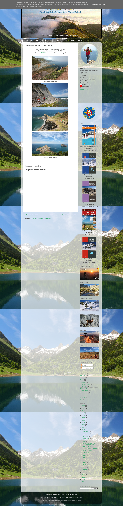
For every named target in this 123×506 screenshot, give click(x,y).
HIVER (49, 40)
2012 (83, 479)
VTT (65, 40)
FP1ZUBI (44, 53)
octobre (85, 436)
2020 (83, 420)
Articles (84, 365)
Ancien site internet (85, 87)
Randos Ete (83, 388)
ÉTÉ (42, 40)
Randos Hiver (84, 390)
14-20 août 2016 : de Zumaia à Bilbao (89, 444)
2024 (83, 410)
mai (84, 460)
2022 (83, 415)
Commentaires (86, 368)
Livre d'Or (80, 40)
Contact (72, 40)
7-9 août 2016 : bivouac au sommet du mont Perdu (90, 447)
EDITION (89, 40)
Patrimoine (83, 382)
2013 (83, 477)
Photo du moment (85, 384)
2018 (83, 425)
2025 (83, 408)
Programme (83, 386)
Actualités (82, 375)
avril (84, 462)
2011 (83, 481)
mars (85, 464)
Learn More (96, 4)
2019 (83, 422)
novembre (86, 434)
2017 (83, 427)
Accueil (50, 215)
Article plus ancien (69, 215)
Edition (82, 380)
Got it (105, 4)
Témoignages (84, 392)
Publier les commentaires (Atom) (42, 218)
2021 (83, 417)
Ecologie (82, 377)
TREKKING (57, 40)
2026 (83, 406)
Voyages (82, 397)
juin (84, 457)
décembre (86, 431)
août (84, 441)
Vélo (81, 395)
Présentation (28, 40)
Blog (36, 40)
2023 (83, 413)
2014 (83, 474)
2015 (83, 472)
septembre (86, 438)
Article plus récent (31, 215)
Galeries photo (84, 89)
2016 (83, 429)
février (85, 467)
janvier (85, 469)
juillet (85, 455)
